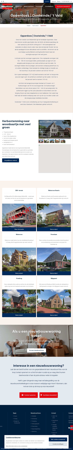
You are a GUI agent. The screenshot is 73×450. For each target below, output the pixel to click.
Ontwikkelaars (49, 6)
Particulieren (39, 6)
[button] (66, 129)
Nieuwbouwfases (29, 6)
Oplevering (34, 431)
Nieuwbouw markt (55, 421)
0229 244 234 (66, 1)
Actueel (53, 413)
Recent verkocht (35, 25)
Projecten (19, 6)
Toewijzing (34, 421)
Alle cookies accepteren (58, 439)
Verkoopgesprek (35, 423)
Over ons (54, 1)
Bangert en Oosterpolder (17, 422)
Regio (14, 413)
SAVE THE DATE (54, 417)
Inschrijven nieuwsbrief (63, 6)
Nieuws (58, 1)
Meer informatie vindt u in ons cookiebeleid (16, 446)
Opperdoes (43, 25)
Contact (47, 1)
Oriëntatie (34, 416)
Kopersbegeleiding (36, 429)
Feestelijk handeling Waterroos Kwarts (54, 427)
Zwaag (15, 418)
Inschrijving (34, 418)
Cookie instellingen (58, 444)
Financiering (34, 426)
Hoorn (15, 416)
